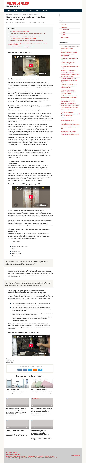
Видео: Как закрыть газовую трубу (20, 31)
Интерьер (16, 10)
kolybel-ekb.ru (17, 3)
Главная (9, 10)
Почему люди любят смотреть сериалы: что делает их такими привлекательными (69, 86)
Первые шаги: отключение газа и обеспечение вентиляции (25, 36)
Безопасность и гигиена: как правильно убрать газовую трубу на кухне (28, 33)
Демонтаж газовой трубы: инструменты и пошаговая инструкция (26, 40)
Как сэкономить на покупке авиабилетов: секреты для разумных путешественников (68, 101)
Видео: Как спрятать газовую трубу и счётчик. (23, 47)
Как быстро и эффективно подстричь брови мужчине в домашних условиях (68, 91)
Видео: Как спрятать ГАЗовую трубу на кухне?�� (24, 38)
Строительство (44, 10)
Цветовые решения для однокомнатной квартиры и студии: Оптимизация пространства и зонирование (40, 432)
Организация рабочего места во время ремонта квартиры (16, 409)
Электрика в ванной (12, 389)
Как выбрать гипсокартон (39, 389)
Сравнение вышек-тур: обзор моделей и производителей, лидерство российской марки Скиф (70, 133)
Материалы (23, 10)
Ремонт (36, 10)
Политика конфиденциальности (13, 454)
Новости (30, 10)
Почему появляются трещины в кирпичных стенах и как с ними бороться (69, 80)
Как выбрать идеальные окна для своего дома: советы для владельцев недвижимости (41, 410)
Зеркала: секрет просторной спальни (15, 431)
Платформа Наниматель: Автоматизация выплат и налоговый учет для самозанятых (70, 114)
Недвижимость (65, 29)
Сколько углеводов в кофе (68, 109)
